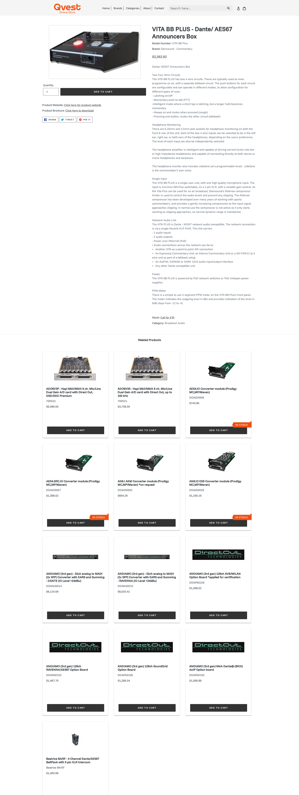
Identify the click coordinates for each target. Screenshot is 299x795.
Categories (132, 8)
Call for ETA (167, 317)
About (147, 8)
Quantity (48, 85)
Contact (159, 8)
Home (106, 8)
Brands (118, 8)
